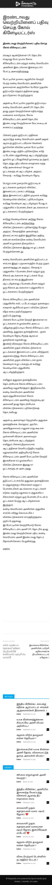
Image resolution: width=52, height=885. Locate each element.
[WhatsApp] (35, 627)
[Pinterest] (28, 627)
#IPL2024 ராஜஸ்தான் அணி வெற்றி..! (31, 776)
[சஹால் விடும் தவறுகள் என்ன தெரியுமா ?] (8, 737)
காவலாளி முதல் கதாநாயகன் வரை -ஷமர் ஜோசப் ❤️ (30, 811)
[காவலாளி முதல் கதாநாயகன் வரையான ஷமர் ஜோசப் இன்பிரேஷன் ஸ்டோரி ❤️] (8, 829)
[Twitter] (21, 627)
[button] (5, 4)
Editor (19, 714)
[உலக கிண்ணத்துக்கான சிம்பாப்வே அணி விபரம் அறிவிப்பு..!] (8, 721)
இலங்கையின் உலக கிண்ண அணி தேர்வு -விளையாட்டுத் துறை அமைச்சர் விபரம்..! (33, 752)
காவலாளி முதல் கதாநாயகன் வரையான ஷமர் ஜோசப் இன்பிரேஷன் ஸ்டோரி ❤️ (32, 828)
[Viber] (48, 627)
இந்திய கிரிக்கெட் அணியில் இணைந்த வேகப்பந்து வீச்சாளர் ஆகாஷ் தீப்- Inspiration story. (32, 794)
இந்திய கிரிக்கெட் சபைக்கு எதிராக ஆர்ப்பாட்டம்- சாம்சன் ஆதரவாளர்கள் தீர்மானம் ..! (33, 707)
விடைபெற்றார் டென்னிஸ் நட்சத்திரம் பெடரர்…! (31, 858)
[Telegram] (41, 627)
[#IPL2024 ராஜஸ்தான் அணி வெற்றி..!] (8, 780)
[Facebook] (15, 627)
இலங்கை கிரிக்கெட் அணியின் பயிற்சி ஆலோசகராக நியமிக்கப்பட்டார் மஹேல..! (39, 651)
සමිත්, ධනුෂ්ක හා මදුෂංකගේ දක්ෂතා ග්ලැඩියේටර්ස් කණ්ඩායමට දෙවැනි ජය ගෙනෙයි (14, 651)
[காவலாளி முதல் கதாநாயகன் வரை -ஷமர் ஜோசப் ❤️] (8, 813)
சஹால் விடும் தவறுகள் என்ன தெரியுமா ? (30, 736)
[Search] (48, 4)
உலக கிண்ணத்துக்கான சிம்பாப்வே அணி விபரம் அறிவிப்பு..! (30, 723)
